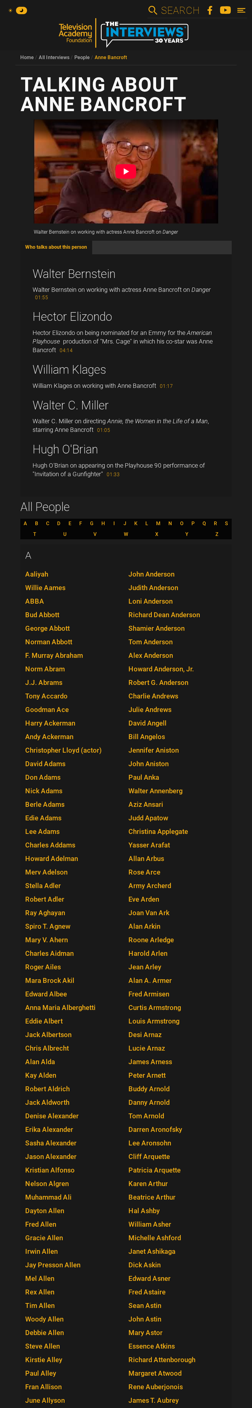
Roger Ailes (43, 967)
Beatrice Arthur (151, 1197)
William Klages (69, 369)
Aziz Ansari (145, 804)
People (82, 57)
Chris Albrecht (47, 1048)
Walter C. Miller (71, 405)
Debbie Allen (44, 1333)
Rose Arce (144, 872)
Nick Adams (43, 791)
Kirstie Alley (43, 1360)
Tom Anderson (150, 642)
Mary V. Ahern (46, 940)
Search (180, 10)
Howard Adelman (51, 859)
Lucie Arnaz (146, 1048)
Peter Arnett (147, 1075)
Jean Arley (144, 967)
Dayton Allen (44, 1211)
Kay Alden (40, 1075)
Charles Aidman (49, 953)
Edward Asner (149, 1278)
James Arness (150, 1062)
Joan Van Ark (148, 913)
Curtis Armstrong (154, 1008)
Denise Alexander (52, 1116)
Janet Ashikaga (151, 1251)
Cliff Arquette (149, 1157)
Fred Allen (40, 1224)
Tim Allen (40, 1305)
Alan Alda (40, 1062)
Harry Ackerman (50, 723)
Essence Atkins (151, 1346)
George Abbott (47, 628)
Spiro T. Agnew (47, 926)
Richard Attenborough (161, 1360)
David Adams (45, 764)
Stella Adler (43, 886)
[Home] (126, 35)
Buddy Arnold (149, 1089)
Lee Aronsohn (149, 1143)
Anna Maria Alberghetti (60, 1008)
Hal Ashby (144, 1211)
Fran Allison (43, 1387)
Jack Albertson (48, 1035)
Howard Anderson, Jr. (161, 669)
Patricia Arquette (154, 1170)
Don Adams (43, 777)
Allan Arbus (146, 859)
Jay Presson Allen (53, 1265)
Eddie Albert (44, 1021)
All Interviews (54, 57)
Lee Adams (42, 831)
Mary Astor (145, 1333)
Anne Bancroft (111, 57)
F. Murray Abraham (54, 655)
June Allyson (45, 1400)
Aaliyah (36, 574)
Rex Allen (39, 1292)
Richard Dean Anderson (164, 615)
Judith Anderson (153, 588)
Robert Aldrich (47, 1089)
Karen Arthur (148, 1184)
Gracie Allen (44, 1238)
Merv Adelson (46, 872)
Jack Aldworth (47, 1102)
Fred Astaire (147, 1292)
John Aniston (148, 764)
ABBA (34, 601)
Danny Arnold (149, 1102)
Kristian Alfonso (50, 1170)
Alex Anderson (150, 655)
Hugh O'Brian (65, 449)
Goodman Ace (47, 710)
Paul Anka (143, 777)
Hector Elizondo (72, 317)
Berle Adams (45, 804)
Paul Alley (40, 1373)
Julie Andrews (149, 710)
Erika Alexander (49, 1129)
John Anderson (151, 574)
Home (27, 57)
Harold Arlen (147, 953)
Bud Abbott (42, 615)
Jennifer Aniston (153, 750)
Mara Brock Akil (49, 980)
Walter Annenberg (155, 791)
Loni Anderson (150, 601)
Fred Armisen (148, 994)
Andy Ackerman (49, 737)
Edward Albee (46, 994)
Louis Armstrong (153, 1021)
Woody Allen (44, 1319)
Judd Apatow (148, 818)
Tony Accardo (46, 696)
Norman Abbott (48, 642)
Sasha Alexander (51, 1143)
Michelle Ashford (154, 1238)
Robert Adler (44, 899)
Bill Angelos (146, 737)
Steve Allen (42, 1346)
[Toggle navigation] (241, 10)
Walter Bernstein (74, 274)
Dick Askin (144, 1265)
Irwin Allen (41, 1251)
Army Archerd (149, 886)
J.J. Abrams (43, 682)
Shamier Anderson (156, 628)
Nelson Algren (47, 1184)
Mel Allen (39, 1278)
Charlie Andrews (153, 696)
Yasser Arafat (149, 845)
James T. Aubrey (153, 1400)
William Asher (149, 1224)
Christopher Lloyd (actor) (63, 750)
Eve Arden (143, 899)
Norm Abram (45, 669)
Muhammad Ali (48, 1197)
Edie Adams (43, 818)
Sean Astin (144, 1305)
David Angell (147, 723)
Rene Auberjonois (155, 1387)
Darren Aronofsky (155, 1129)
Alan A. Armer (150, 980)
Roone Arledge (151, 940)
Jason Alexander (51, 1157)
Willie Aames (45, 588)
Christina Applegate (158, 831)
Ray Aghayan (45, 913)
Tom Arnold (146, 1116)
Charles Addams (50, 845)
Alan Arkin (144, 926)
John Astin (144, 1319)
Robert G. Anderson (158, 682)
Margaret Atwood (155, 1373)
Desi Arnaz (145, 1035)
